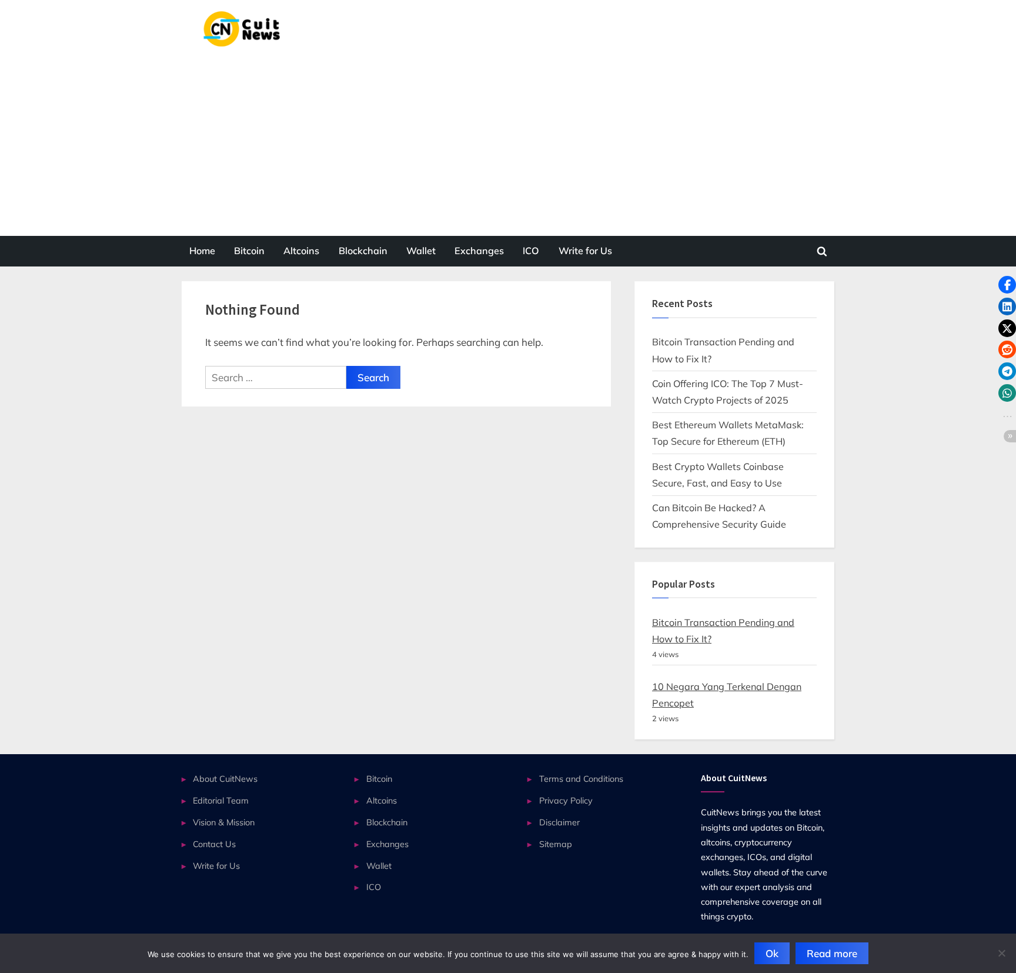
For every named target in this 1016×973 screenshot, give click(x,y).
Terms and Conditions (581, 778)
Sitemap (555, 843)
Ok (772, 953)
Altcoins (301, 250)
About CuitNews (225, 778)
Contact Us (214, 843)
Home (202, 250)
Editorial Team (221, 800)
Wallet (421, 250)
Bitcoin (249, 250)
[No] (1001, 953)
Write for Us (585, 250)
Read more (832, 953)
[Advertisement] (508, 134)
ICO (531, 250)
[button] (1007, 285)
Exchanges (479, 250)
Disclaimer (559, 822)
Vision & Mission (224, 822)
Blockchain (363, 250)
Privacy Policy (566, 800)
